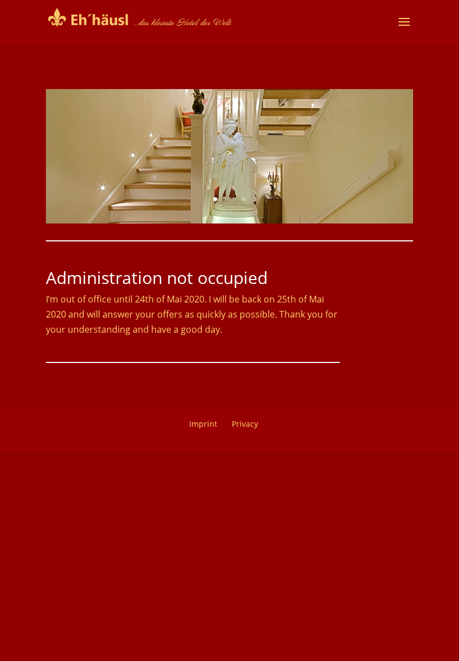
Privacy (245, 423)
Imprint (203, 423)
